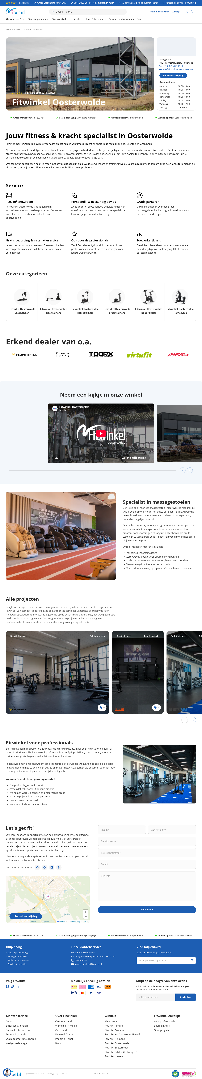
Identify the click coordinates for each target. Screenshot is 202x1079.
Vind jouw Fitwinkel (160, 11)
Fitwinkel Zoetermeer (116, 1047)
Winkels (17, 29)
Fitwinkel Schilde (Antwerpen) (121, 1052)
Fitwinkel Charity (64, 1034)
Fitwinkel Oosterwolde (117, 1043)
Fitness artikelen (60, 19)
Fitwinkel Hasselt (114, 1056)
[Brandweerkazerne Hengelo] (57, 672)
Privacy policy (52, 1073)
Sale (139, 19)
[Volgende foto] (190, 470)
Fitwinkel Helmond (115, 1038)
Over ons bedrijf (64, 1021)
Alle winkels (111, 1021)
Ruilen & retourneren (18, 960)
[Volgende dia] (193, 720)
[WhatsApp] (59, 867)
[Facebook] (37, 867)
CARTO (86, 921)
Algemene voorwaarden (34, 1073)
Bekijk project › (97, 636)
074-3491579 (81, 960)
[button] (47, 896)
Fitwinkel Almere (114, 1025)
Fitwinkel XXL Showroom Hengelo (123, 1034)
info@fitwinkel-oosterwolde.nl (178, 69)
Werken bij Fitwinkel (66, 1025)
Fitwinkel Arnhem (114, 1030)
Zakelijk (176, 11)
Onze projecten (162, 1030)
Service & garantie (17, 964)
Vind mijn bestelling (18, 952)
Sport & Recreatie (95, 19)
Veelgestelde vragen (17, 1043)
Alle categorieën (14, 19)
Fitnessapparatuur (37, 19)
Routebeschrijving (173, 75)
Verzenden (147, 909)
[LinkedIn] (51, 867)
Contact (10, 1021)
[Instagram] (44, 867)
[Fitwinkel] (13, 1074)
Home (8, 29)
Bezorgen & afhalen (17, 956)
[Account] (186, 11)
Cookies (64, 1073)
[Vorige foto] (183, 470)
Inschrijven (185, 997)
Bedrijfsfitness (162, 1025)
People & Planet (64, 1038)
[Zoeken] (192, 960)
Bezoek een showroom (120, 19)
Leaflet (62, 921)
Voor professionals (164, 1021)
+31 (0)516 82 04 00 (173, 65)
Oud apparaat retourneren (21, 1038)
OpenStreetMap (74, 921)
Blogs (58, 1043)
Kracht (77, 19)
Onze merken (62, 1030)
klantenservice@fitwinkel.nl (88, 964)
